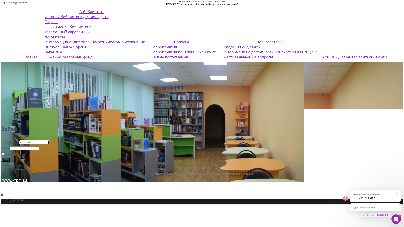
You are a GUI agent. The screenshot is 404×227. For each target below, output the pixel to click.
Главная (31, 57)
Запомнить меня (14, 154)
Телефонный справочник (67, 31)
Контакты (366, 57)
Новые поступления (170, 57)
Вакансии (53, 52)
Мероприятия (164, 46)
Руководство (346, 57)
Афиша (328, 57)
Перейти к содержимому (14, 2)
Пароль (5, 148)
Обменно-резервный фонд (68, 57)
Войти (381, 57)
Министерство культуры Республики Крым (202, 1)
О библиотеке (91, 11)
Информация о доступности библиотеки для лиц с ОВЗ (273, 52)
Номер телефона (10, 142)
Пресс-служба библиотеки (68, 26)
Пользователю (269, 41)
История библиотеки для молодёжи (77, 16)
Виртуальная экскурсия (65, 46)
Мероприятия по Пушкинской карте (184, 52)
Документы (55, 36)
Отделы (51, 21)
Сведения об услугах (242, 46)
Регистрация (14, 165)
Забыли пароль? (16, 168)
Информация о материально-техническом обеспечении (95, 41)
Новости (181, 41)
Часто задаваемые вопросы (248, 57)
